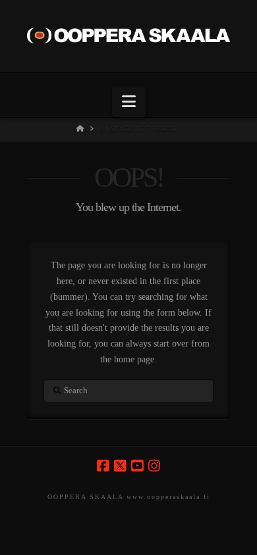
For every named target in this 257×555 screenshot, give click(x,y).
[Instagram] (154, 466)
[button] (129, 101)
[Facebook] (103, 466)
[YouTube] (137, 466)
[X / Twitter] (120, 466)
